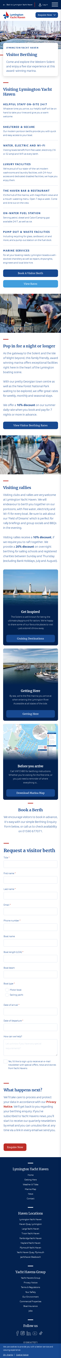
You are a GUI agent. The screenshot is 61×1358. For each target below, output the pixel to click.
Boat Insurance (30, 1306)
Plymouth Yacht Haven (30, 1247)
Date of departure (13, 1020)
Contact (30, 1198)
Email (7, 904)
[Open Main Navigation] (55, 4)
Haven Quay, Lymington (30, 1224)
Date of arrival (11, 1005)
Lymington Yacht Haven (30, 1219)
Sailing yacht (16, 994)
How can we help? (13, 1036)
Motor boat (15, 989)
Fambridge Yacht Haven (31, 1238)
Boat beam (9, 967)
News (30, 1193)
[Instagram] (23, 1333)
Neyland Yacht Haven (31, 1242)
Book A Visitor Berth (30, 273)
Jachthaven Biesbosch (30, 1257)
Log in (45, 4)
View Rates (30, 283)
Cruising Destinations (30, 638)
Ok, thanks (8, 1354)
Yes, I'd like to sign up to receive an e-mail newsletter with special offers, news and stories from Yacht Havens (32, 1065)
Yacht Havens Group (30, 1277)
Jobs (31, 1310)
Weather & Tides (30, 1184)
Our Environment (30, 1296)
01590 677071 (30, 1342)
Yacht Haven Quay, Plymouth (30, 1252)
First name (10, 873)
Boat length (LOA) (13, 952)
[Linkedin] (28, 1333)
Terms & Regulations (30, 1287)
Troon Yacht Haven (30, 1233)
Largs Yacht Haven (30, 1228)
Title (7, 857)
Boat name (9, 936)
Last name (10, 889)
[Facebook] (17, 1333)
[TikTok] (41, 1333)
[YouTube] (35, 1333)
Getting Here (31, 713)
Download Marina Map (30, 792)
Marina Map (30, 1189)
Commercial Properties (30, 1301)
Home (30, 1174)
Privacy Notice (30, 1282)
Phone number (12, 920)
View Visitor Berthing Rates (30, 425)
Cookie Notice (22, 1354)
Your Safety (30, 1292)
